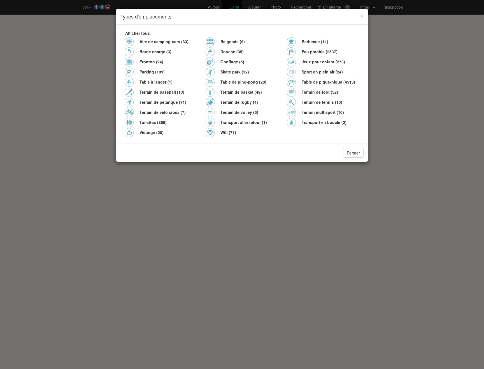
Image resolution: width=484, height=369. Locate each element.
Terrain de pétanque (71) (162, 102)
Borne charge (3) (155, 51)
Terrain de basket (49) (241, 92)
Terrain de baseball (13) (161, 92)
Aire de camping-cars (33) (164, 41)
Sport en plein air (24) (322, 72)
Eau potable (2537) (320, 51)
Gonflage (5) (232, 61)
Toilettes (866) (153, 122)
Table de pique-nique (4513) (328, 82)
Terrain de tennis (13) (322, 102)
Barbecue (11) (315, 41)
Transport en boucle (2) (324, 122)
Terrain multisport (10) (323, 112)
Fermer (353, 153)
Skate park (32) (234, 72)
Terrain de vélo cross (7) (162, 112)
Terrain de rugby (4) (239, 102)
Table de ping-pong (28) (243, 82)
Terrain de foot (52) (320, 92)
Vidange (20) (151, 132)
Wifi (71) (228, 132)
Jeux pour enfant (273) (323, 61)
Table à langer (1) (156, 82)
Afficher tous (137, 33)
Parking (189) (152, 72)
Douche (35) (232, 51)
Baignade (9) (232, 41)
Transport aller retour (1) (243, 122)
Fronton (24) (151, 61)
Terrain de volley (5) (239, 112)
